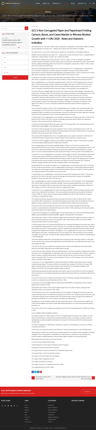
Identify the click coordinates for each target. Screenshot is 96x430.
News (66, 3)
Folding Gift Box (52, 419)
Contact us (82, 3)
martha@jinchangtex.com (60, 428)
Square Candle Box (52, 410)
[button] (11, 47)
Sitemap (27, 419)
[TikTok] (17, 406)
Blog (73, 3)
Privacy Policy (28, 422)
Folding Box (51, 414)
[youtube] (11, 406)
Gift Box (50, 422)
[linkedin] (5, 406)
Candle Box (51, 405)
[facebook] (2, 406)
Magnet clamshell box (53, 417)
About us (46, 3)
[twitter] (8, 406)
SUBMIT (15, 77)
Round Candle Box (52, 407)
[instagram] (14, 406)
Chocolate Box (51, 412)
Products (56, 3)
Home (38, 3)
